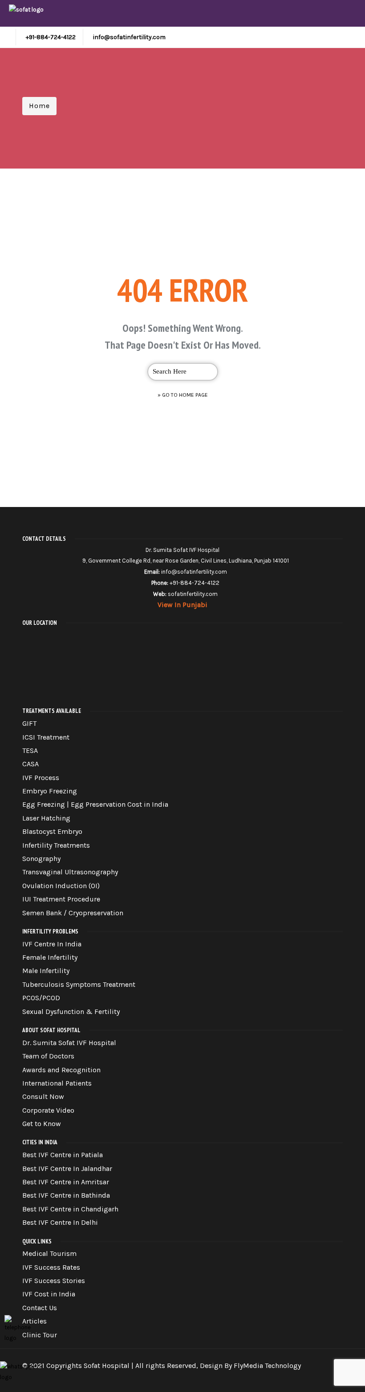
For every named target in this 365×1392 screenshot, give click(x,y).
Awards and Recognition (61, 1070)
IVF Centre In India (51, 944)
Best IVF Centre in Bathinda (66, 1195)
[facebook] (271, 1377)
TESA (30, 750)
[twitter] (287, 1377)
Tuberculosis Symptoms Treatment (78, 984)
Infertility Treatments (56, 845)
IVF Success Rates (51, 1267)
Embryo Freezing (49, 791)
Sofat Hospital (107, 1365)
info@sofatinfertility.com (129, 37)
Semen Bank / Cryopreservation (72, 913)
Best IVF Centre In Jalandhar (67, 1168)
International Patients (57, 1083)
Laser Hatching (46, 818)
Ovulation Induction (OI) (61, 885)
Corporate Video (48, 1110)
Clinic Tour (39, 1335)
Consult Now (43, 1096)
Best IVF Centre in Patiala (62, 1155)
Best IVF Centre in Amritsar (65, 1182)
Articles (34, 1321)
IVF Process (40, 777)
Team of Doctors (48, 1056)
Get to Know (41, 1123)
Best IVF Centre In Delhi (60, 1222)
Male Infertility (45, 970)
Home (39, 105)
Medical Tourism (49, 1253)
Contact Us (39, 1307)
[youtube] (319, 1377)
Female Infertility (49, 957)
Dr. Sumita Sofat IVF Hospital (69, 1042)
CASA (30, 764)
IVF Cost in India (48, 1294)
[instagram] (303, 1377)
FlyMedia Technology (267, 1365)
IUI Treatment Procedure (61, 899)
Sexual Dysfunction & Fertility (71, 1011)
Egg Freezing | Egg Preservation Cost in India (95, 804)
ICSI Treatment (45, 737)
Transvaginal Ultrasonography (70, 872)
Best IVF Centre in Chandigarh (70, 1209)
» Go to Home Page (183, 395)
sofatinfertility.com (193, 594)
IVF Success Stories (53, 1280)
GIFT (29, 723)
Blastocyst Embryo (52, 831)
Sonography (41, 858)
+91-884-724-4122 (51, 37)
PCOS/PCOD (41, 998)
